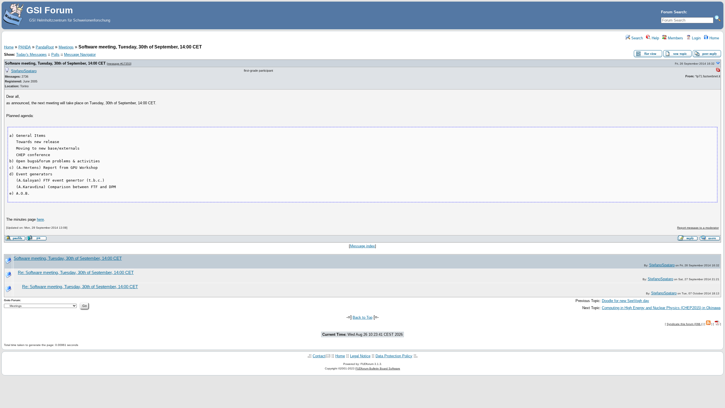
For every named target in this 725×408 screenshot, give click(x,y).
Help (655, 38)
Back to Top (362, 317)
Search (636, 38)
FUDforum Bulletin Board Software (377, 368)
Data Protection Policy (394, 356)
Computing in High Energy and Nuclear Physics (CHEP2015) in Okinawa (661, 308)
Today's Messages (31, 54)
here (40, 219)
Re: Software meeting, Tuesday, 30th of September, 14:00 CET (76, 272)
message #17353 (119, 63)
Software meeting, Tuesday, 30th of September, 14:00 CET (55, 63)
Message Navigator (80, 54)
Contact (319, 356)
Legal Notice (360, 356)
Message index (362, 246)
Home (713, 38)
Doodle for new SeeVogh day (625, 301)
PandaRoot (45, 47)
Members (675, 38)
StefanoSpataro (24, 71)
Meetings (66, 47)
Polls (55, 54)
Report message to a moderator (698, 227)
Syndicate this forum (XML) (684, 324)
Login (696, 38)
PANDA (24, 47)
